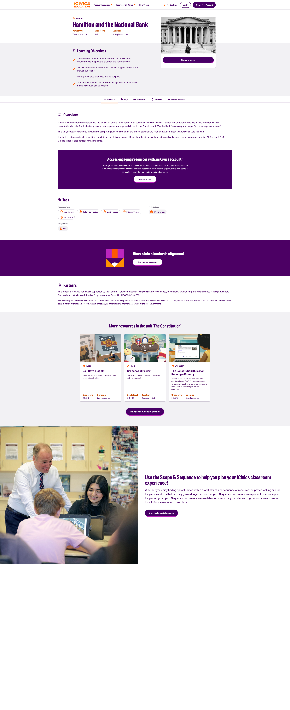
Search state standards (147, 262)
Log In (185, 5)
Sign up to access (188, 60)
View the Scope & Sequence (161, 512)
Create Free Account (204, 5)
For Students (172, 5)
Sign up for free (145, 179)
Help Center (144, 5)
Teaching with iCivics (124, 5)
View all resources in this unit (145, 411)
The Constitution (79, 34)
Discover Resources (101, 5)
